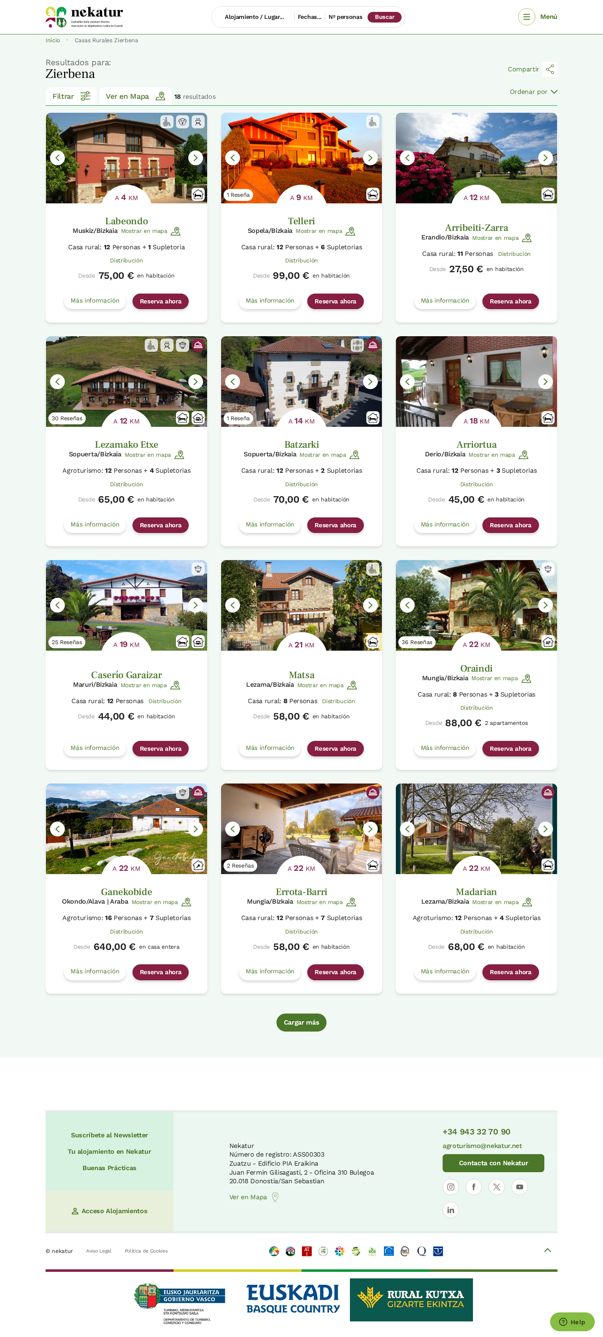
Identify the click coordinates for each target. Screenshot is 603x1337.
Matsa (301, 675)
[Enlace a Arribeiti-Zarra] (476, 158)
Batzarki (301, 444)
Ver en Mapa (127, 96)
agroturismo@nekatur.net (482, 1146)
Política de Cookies (146, 1251)
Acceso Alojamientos (115, 1211)
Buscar (384, 17)
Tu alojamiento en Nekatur (109, 1151)
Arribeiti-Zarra (476, 227)
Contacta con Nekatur (493, 1163)
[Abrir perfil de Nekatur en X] (497, 1187)
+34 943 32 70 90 (477, 1132)
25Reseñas (67, 642)
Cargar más (302, 1022)
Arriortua (476, 444)
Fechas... (310, 17)
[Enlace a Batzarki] (301, 381)
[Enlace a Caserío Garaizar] (126, 605)
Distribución (126, 260)
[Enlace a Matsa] (301, 605)
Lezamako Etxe (126, 444)
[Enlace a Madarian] (476, 829)
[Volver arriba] (547, 1251)
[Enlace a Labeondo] (126, 158)
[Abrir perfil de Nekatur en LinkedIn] (451, 1210)
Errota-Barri (301, 892)
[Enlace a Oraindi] (476, 605)
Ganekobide (126, 892)
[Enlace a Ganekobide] (126, 829)
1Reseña (238, 194)
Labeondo (126, 221)
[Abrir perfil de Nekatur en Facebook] (474, 1187)
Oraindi (476, 668)
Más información (95, 300)
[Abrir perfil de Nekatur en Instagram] (451, 1187)
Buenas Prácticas (109, 1168)
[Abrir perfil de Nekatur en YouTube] (520, 1187)
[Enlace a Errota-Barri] (301, 829)
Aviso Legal (98, 1251)
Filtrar (63, 96)
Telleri (301, 221)
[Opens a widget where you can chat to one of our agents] (572, 1322)
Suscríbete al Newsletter (109, 1135)
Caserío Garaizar (126, 675)
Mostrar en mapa (144, 231)
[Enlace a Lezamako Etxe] (126, 381)
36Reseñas (417, 642)
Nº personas (345, 17)
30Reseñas (67, 418)
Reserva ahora (161, 301)
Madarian (476, 892)
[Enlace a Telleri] (301, 158)
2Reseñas (240, 865)
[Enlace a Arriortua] (476, 381)
